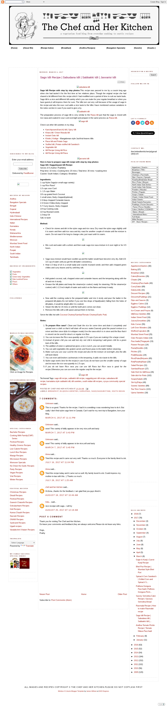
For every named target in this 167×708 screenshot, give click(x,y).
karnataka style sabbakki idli (58, 381)
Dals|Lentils (136, 290)
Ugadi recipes (16, 526)
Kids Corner (136, 324)
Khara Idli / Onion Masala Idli (57, 132)
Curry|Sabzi (136, 286)
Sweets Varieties (138, 386)
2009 (136, 672)
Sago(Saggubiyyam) (101, 391)
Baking (134, 269)
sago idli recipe (61, 378)
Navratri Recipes (17, 516)
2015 (136, 649)
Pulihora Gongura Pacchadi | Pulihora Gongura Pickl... (145, 589)
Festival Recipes (17, 442)
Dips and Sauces (138, 300)
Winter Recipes (16, 479)
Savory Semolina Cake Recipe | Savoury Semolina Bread (146, 599)
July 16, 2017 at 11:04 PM (59, 462)
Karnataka (14, 226)
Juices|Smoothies (138, 321)
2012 (136, 660)
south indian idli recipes (92, 381)
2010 (136, 668)
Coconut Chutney (67, 315)
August (139, 537)
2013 (136, 656)
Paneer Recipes (138, 345)
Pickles (134, 351)
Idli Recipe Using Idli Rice (56, 150)
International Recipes (19, 219)
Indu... (48, 502)
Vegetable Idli (51, 147)
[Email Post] (87, 389)
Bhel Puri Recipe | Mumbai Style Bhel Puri (145, 569)
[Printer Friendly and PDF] (121, 83)
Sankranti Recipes (18, 523)
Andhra (13, 199)
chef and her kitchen (54, 487)
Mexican (13, 240)
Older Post (122, 594)
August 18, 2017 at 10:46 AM (61, 495)
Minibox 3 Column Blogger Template (71, 691)
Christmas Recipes (18, 492)
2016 (136, 645)
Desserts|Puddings (139, 297)
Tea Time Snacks (138, 389)
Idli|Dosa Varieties (69, 391)
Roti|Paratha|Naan (139, 362)
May (138, 548)
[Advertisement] (83, 57)
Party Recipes (16, 469)
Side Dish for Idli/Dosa (140, 372)
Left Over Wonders (139, 327)
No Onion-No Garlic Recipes (22, 466)
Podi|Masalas (137, 355)
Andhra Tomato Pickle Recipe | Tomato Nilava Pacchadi (145, 628)
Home (83, 594)
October (140, 529)
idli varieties (76, 381)
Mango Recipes (16, 455)
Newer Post (45, 594)
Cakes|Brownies (138, 276)
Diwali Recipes (16, 495)
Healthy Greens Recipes (20, 445)
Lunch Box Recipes (18, 452)
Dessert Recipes (138, 293)
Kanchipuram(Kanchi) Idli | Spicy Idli (61, 129)
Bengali (13, 206)
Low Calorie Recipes (19, 449)
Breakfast (53, 391)
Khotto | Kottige (51, 138)
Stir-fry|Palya (136, 382)
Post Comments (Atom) (61, 600)
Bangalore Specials (18, 202)
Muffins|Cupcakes (139, 331)
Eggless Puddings (138, 307)
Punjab (13, 250)
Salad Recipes (137, 365)
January (140, 640)
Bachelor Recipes (17, 432)
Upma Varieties (137, 392)
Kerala (12, 230)
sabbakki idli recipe (76, 378)
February (140, 636)
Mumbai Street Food (18, 243)
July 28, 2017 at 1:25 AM (59, 480)
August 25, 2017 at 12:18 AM (61, 510)
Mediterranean (16, 236)
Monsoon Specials (18, 462)
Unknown (49, 403)
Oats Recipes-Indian (139, 338)
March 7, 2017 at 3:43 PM (59, 432)
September (141, 533)
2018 (136, 514)
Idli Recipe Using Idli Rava (56, 153)
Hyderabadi (15, 212)
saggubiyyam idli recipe (95, 378)
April (138, 552)
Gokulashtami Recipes (19, 506)
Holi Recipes (15, 509)
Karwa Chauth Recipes (20, 512)
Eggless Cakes (137, 303)
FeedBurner (29, 173)
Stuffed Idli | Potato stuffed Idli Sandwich (62, 144)
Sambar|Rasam (138, 368)
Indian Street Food (139, 317)
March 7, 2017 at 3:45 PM (59, 447)
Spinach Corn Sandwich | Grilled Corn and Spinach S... (146, 579)
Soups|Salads (137, 379)
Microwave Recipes (18, 459)
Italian (12, 223)
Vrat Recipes (15, 476)
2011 (136, 664)
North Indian (15, 247)
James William (91, 691)
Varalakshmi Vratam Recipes (22, 530)
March (139, 556)
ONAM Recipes (16, 519)
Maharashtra (15, 233)
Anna (47, 454)
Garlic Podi (101, 315)
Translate (30, 546)
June (138, 544)
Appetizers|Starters (139, 266)
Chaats (134, 279)
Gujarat (13, 209)
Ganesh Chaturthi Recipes (21, 502)
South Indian (15, 253)
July (138, 541)
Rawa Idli (95, 115)
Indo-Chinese (15, 216)
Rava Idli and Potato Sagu (56, 141)
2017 (136, 518)
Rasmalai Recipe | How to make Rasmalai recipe (146, 609)
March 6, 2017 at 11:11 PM (60, 418)
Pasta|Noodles (137, 348)
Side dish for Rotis (139, 375)
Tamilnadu (14, 257)
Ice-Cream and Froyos (140, 310)
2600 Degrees (104, 691)
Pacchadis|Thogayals (140, 341)
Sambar (78, 315)
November (141, 525)
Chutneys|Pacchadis (140, 283)
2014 (136, 652)
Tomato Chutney (90, 315)
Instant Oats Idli (52, 135)
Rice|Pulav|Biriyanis (139, 358)
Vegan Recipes (16, 472)
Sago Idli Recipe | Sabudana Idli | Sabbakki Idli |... (143, 618)
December (141, 521)
